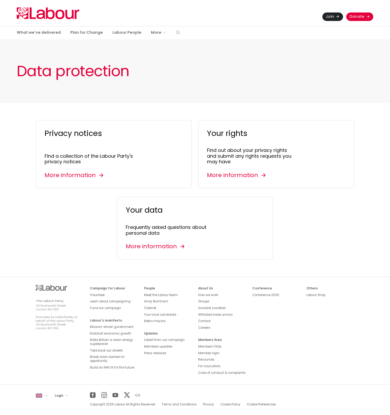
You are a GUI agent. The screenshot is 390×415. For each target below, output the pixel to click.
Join (330, 16)
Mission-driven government (111, 327)
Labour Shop (315, 295)
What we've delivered (39, 32)
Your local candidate (160, 315)
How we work (208, 295)
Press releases (155, 353)
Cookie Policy (230, 404)
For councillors (209, 366)
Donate (357, 16)
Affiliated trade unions (215, 315)
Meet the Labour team (161, 295)
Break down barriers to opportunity (107, 359)
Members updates (158, 346)
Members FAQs (210, 346)
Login (59, 395)
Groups (203, 301)
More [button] (156, 32)
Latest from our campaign (164, 340)
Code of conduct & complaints (222, 373)
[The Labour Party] (48, 13)
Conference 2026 (265, 295)
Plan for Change (86, 32)
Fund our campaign (105, 308)
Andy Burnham (156, 301)
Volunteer (97, 295)
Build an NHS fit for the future (112, 367)
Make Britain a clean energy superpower (111, 342)
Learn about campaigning (110, 301)
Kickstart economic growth (110, 333)
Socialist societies (212, 308)
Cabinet (150, 308)
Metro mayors (155, 321)
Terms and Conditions (179, 404)
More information (70, 175)
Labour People (126, 32)
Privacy (208, 404)
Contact (204, 321)
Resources (206, 359)
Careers (204, 328)
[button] (178, 33)
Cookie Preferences (261, 404)
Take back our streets (106, 350)
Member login (208, 353)
